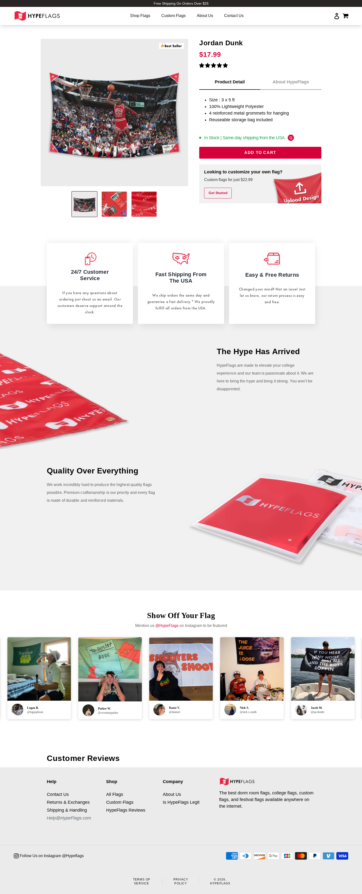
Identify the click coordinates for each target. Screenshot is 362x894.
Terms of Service (141, 881)
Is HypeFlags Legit (181, 802)
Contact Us (58, 794)
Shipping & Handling (67, 810)
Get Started (218, 193)
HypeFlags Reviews (125, 810)
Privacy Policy (180, 881)
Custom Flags (119, 802)
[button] (213, 65)
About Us (172, 794)
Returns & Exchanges (68, 802)
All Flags (114, 794)
